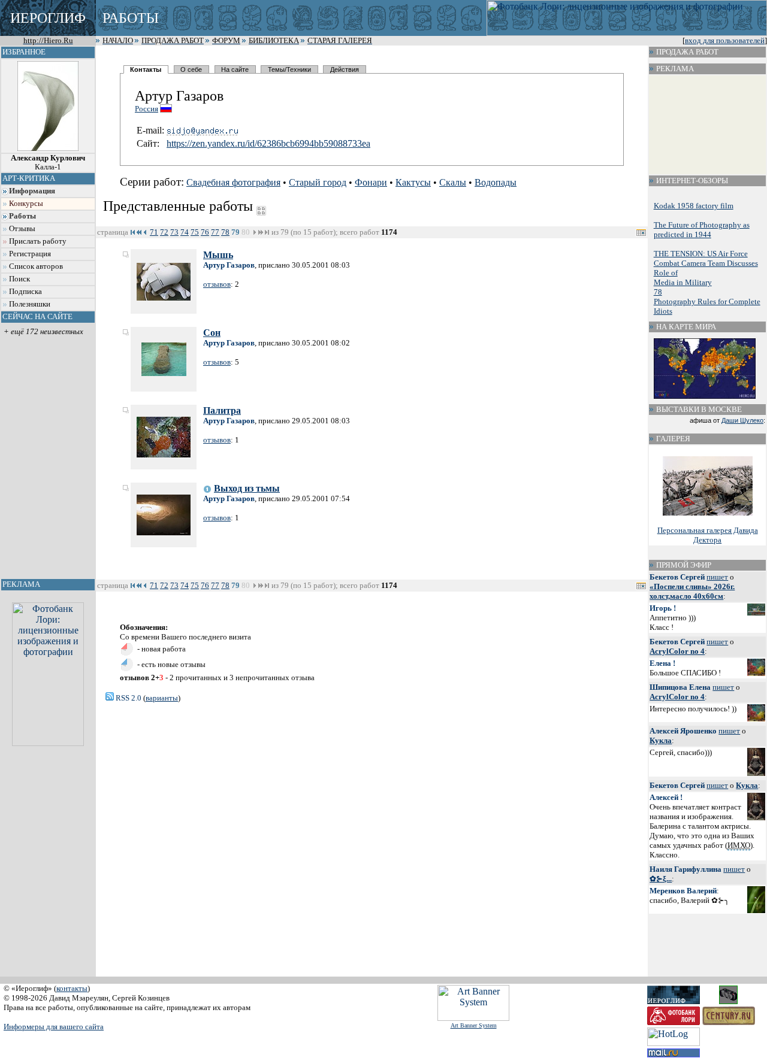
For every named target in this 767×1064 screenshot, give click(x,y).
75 (195, 232)
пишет (717, 576)
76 (205, 232)
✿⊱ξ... (661, 878)
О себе (191, 69)
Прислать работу (38, 241)
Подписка (25, 291)
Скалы (452, 182)
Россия (146, 108)
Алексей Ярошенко (683, 730)
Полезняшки (29, 304)
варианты (162, 697)
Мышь (218, 255)
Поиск (19, 279)
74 (184, 232)
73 (174, 232)
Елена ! (662, 663)
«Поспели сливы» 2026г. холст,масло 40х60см (692, 591)
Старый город (317, 182)
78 (225, 232)
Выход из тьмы (247, 488)
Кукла (661, 740)
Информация (32, 191)
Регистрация (30, 254)
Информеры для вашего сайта (54, 1026)
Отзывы (22, 229)
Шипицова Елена (680, 687)
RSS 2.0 (127, 697)
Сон (212, 333)
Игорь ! (663, 608)
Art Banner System (474, 1025)
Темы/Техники (289, 69)
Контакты (145, 69)
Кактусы (413, 182)
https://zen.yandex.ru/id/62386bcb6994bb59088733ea (268, 143)
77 (215, 232)
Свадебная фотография (233, 182)
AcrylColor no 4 (677, 651)
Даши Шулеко (742, 420)
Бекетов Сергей (677, 576)
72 (164, 232)
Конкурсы (26, 203)
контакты (71, 988)
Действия (344, 69)
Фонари (371, 182)
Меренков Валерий (683, 890)
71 (154, 232)
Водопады (496, 182)
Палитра (222, 410)
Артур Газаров (229, 264)
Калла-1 (48, 162)
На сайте (235, 69)
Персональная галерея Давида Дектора (707, 535)
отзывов (217, 284)
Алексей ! (666, 797)
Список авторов (36, 266)
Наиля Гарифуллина (685, 869)
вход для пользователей (725, 41)
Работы (22, 216)
